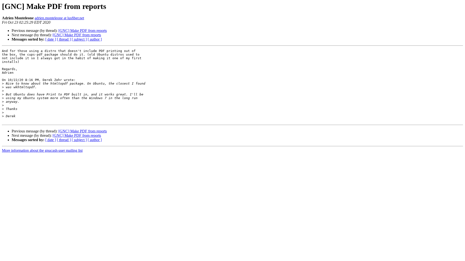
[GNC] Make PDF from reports (82, 31)
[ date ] (50, 39)
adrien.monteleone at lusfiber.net (59, 18)
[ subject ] (79, 39)
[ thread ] (64, 39)
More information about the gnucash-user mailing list (42, 150)
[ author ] (95, 39)
